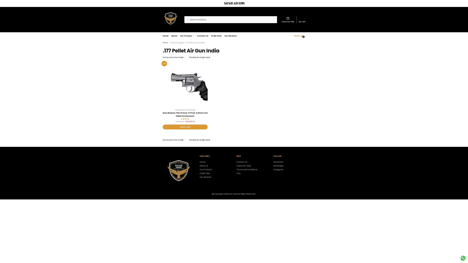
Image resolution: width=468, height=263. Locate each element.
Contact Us (241, 162)
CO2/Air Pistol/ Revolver (185, 110)
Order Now (205, 173)
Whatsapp (278, 165)
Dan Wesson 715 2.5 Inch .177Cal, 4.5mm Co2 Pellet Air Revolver (185, 114)
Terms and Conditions (246, 169)
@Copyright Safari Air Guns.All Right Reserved (233, 194)
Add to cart (185, 127)
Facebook (278, 162)
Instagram (278, 169)
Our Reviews (205, 177)
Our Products (206, 169)
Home (165, 42)
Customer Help (287, 21)
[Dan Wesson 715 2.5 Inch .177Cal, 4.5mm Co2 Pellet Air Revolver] (185, 84)
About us (204, 165)
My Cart (302, 21)
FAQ (238, 173)
